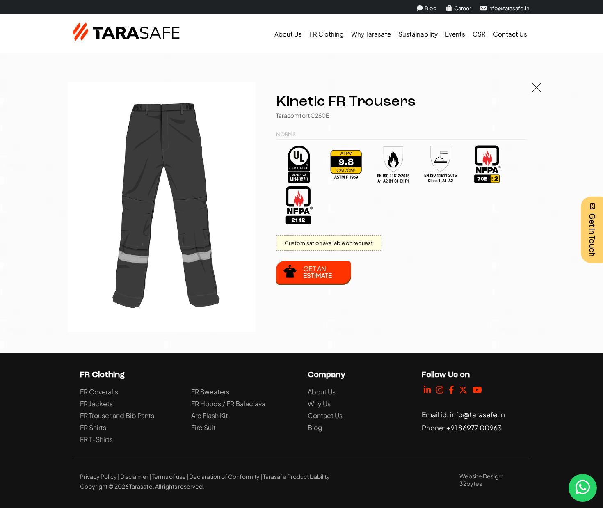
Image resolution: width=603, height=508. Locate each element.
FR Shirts (93, 427)
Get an (317, 271)
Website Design (480, 476)
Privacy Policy (98, 476)
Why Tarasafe (371, 34)
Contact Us (510, 34)
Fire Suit (203, 427)
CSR (479, 34)
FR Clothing (326, 34)
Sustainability (418, 34)
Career (462, 8)
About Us (288, 34)
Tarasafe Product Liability (296, 476)
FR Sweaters (210, 391)
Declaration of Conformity (224, 476)
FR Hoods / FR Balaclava (228, 403)
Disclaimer (134, 476)
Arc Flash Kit (209, 415)
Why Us (319, 403)
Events (455, 34)
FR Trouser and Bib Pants (117, 415)
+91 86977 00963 (474, 427)
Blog (430, 8)
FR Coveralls (99, 391)
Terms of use (169, 476)
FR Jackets (96, 403)
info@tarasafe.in (508, 8)
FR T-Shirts (96, 439)
